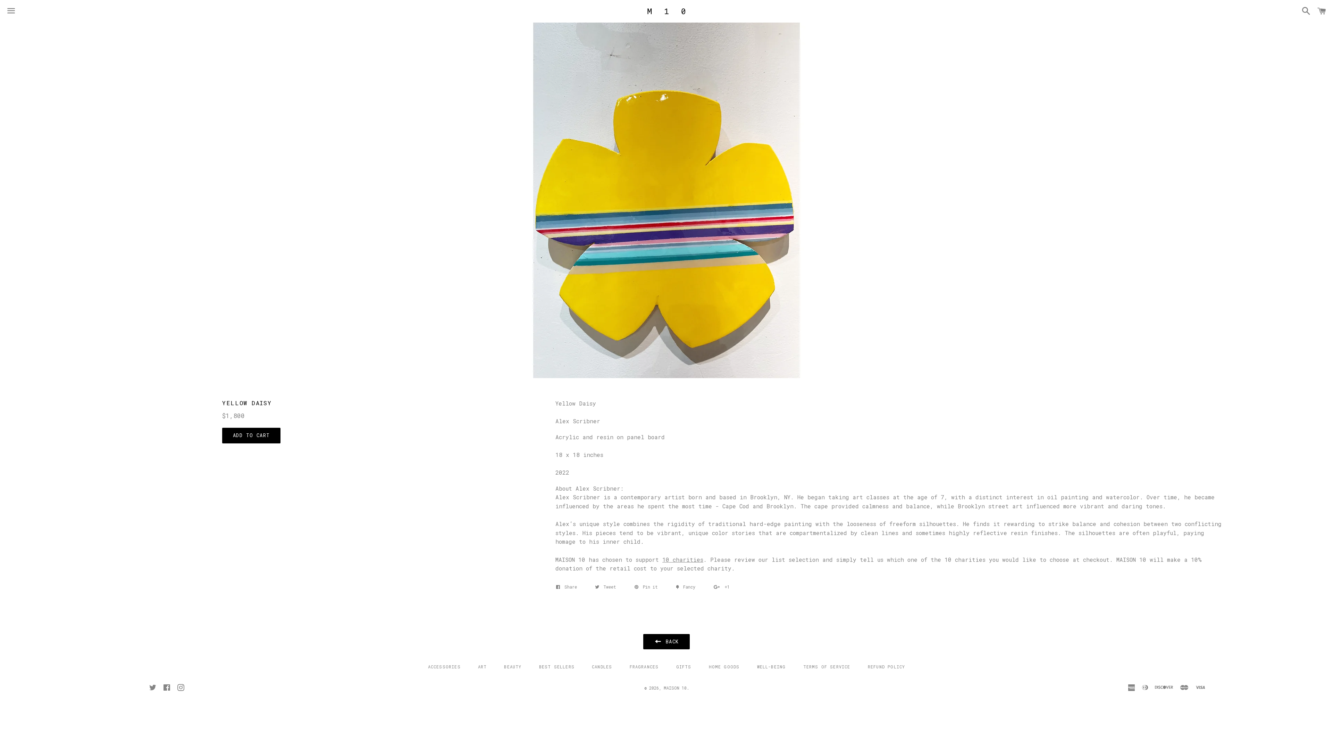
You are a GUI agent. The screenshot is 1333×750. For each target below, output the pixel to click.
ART (482, 666)
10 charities (682, 559)
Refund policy (886, 666)
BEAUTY (512, 666)
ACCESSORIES (444, 666)
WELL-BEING (771, 666)
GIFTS (683, 666)
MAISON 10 (675, 688)
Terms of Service (826, 666)
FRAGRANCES (644, 666)
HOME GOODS (724, 666)
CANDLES (602, 666)
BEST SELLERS (557, 666)
